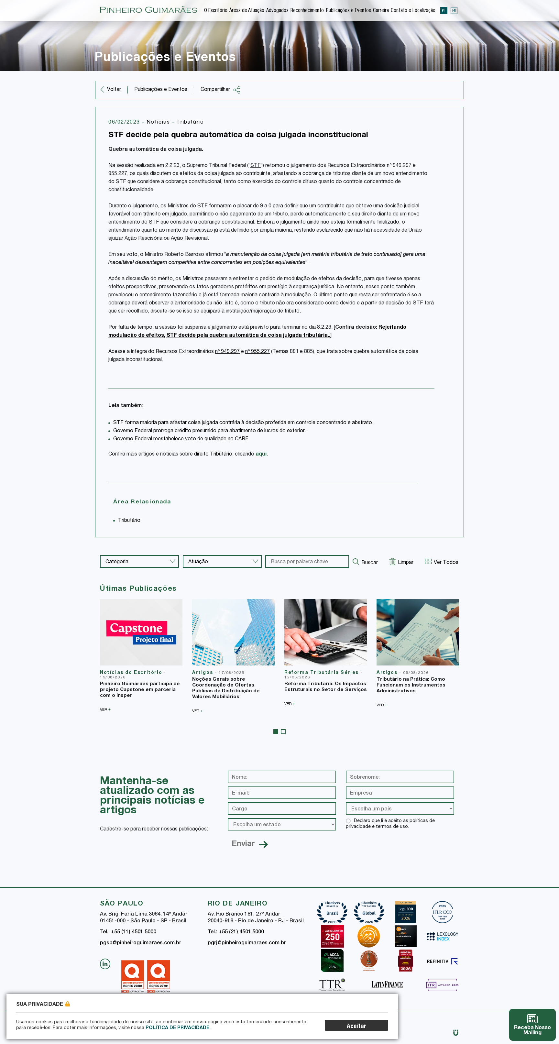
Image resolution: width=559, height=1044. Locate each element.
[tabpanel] (141, 655)
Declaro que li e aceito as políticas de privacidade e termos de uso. (390, 824)
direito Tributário (213, 454)
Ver (105, 710)
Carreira (381, 11)
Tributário (190, 122)
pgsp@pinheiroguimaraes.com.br (140, 943)
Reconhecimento (307, 11)
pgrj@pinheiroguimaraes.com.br (247, 943)
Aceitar (356, 1027)
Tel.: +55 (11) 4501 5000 (128, 932)
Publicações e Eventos (348, 11)
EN (454, 10)
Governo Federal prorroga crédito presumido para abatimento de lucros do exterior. (209, 431)
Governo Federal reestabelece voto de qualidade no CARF (180, 439)
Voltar (114, 90)
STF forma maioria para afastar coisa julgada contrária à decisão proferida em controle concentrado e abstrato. (243, 423)
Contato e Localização (413, 11)
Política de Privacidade (177, 1028)
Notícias (159, 122)
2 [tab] (283, 731)
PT (444, 10)
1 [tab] (275, 731)
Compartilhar (215, 90)
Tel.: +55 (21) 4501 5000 (236, 932)
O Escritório (215, 11)
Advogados (277, 11)
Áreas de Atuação (246, 11)
